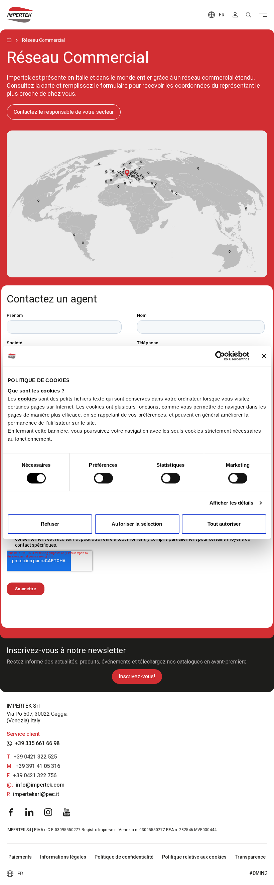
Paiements (20, 857)
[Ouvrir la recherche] (248, 14)
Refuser (50, 524)
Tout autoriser (224, 524)
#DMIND (258, 873)
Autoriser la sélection (137, 524)
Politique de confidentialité (124, 857)
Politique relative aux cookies (194, 857)
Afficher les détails (232, 503)
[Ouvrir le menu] (263, 15)
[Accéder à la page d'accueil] (20, 15)
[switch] (103, 478)
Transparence (250, 857)
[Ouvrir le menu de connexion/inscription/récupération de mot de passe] (235, 14)
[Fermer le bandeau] (264, 356)
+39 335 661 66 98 (37, 743)
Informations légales (63, 857)
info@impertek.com (40, 785)
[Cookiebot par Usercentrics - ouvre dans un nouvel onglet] (220, 356)
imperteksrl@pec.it (36, 794)
